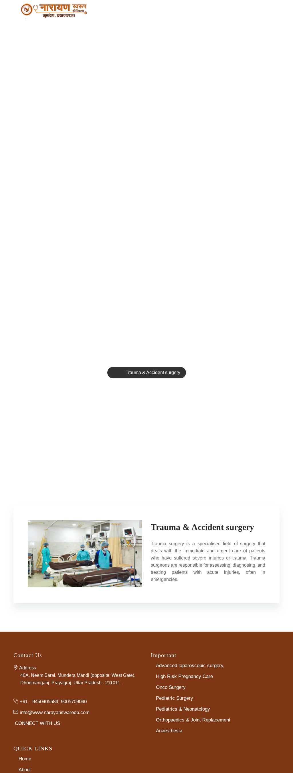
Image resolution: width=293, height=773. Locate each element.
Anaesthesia (169, 730)
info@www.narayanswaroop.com (55, 712)
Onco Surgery (171, 687)
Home (25, 758)
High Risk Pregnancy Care (184, 676)
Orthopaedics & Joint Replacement (193, 719)
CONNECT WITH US (37, 723)
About (25, 769)
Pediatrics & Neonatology (183, 709)
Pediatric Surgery (174, 698)
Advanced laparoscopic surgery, (190, 665)
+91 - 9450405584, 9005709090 (53, 701)
